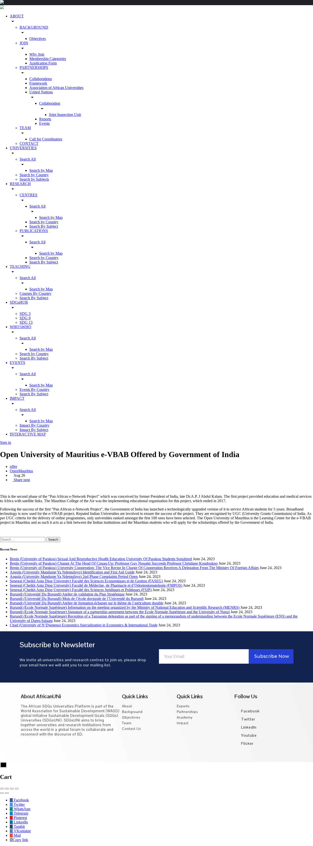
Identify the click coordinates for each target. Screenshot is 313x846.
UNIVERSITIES (23, 148)
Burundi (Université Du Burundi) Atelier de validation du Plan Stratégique (67, 594)
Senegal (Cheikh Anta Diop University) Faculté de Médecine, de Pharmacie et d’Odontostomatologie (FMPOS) (96, 585)
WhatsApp (21, 809)
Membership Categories (47, 59)
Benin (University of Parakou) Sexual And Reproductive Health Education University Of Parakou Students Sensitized (101, 559)
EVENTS (17, 363)
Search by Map (41, 170)
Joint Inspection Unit (65, 114)
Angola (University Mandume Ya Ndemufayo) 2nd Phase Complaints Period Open (74, 576)
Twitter (247, 719)
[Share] (7, 788)
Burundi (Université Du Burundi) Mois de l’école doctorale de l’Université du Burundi (77, 599)
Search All (28, 159)
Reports (45, 119)
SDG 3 (25, 313)
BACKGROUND (34, 27)
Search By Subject (43, 226)
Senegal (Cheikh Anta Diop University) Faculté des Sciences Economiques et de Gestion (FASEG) (86, 581)
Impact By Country (34, 425)
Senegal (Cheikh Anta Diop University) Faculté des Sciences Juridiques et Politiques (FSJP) (81, 590)
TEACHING (20, 266)
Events (44, 123)
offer (13, 466)
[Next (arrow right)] (7, 793)
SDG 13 (26, 322)
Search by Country (34, 175)
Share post (21, 480)
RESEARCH (20, 184)
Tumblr (19, 826)
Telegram (20, 813)
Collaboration (49, 103)
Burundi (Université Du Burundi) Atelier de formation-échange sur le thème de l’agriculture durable (86, 603)
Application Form (43, 63)
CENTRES (28, 195)
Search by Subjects (34, 179)
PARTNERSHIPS (34, 67)
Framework (38, 83)
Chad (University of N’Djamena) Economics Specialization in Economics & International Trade (83, 625)
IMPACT (17, 398)
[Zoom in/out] (17, 788)
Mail (17, 835)
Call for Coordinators (45, 139)
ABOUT (17, 16)
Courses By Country (35, 293)
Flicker (247, 743)
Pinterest (20, 818)
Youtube (248, 735)
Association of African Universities (56, 88)
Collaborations (40, 79)
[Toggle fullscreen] (12, 788)
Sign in (5, 442)
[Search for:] (23, 539)
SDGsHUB (19, 302)
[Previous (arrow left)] (2, 793)
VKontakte (22, 831)
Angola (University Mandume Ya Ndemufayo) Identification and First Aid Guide (72, 572)
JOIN (24, 43)
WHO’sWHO (20, 327)
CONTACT (29, 143)
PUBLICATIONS (34, 231)
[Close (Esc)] (2, 788)
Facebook (250, 711)
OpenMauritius (21, 471)
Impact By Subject (34, 430)
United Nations (41, 92)
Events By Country (34, 389)
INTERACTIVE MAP (28, 434)
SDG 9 (25, 318)
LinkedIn (248, 727)
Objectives (37, 39)
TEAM (25, 128)
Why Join (36, 54)
